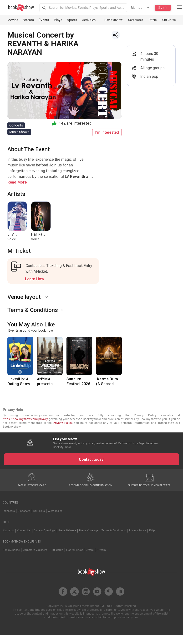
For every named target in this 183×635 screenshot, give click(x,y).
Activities (89, 20)
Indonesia (9, 511)
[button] (83, 7)
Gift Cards (169, 20)
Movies (12, 20)
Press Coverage (88, 530)
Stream (28, 20)
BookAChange (11, 550)
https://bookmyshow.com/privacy (25, 419)
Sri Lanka (39, 511)
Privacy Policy (62, 423)
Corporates (135, 20)
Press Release (67, 530)
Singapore (24, 511)
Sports (72, 20)
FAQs (152, 530)
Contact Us (24, 530)
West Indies (55, 511)
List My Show (74, 550)
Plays (58, 20)
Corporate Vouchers (35, 550)
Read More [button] (17, 182)
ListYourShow (113, 20)
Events (44, 20)
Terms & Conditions (114, 530)
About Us (8, 530)
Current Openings (44, 530)
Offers (153, 20)
